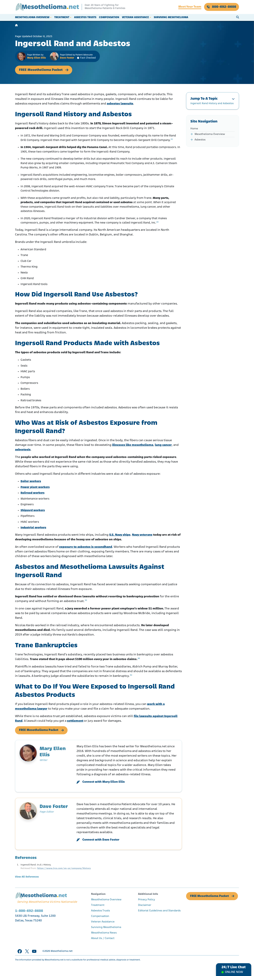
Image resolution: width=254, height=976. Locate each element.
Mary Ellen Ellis (36, 58)
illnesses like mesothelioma (132, 445)
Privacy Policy (146, 899)
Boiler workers (31, 481)
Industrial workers (33, 527)
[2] (157, 222)
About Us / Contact (102, 938)
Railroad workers (32, 492)
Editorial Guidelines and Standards (159, 910)
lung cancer (163, 445)
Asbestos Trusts (85, 17)
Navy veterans (142, 535)
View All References (27, 877)
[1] (172, 139)
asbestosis (23, 449)
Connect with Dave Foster (100, 839)
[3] (86, 600)
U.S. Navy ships (119, 535)
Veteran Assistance (135, 17)
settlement (75, 721)
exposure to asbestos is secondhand (85, 547)
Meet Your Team (189, 6)
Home (194, 128)
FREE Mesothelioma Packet (41, 70)
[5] (131, 675)
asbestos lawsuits (120, 103)
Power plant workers (35, 487)
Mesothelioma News (104, 932)
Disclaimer (144, 905)
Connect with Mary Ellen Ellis (103, 782)
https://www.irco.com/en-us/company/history (64, 868)
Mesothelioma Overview (32, 17)
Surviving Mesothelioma (171, 17)
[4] (139, 658)
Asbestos (200, 139)
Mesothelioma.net (62, 951)
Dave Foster (67, 58)
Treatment (61, 17)
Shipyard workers (33, 510)
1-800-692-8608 (29, 911)
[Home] (16, 25)
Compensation (109, 17)
